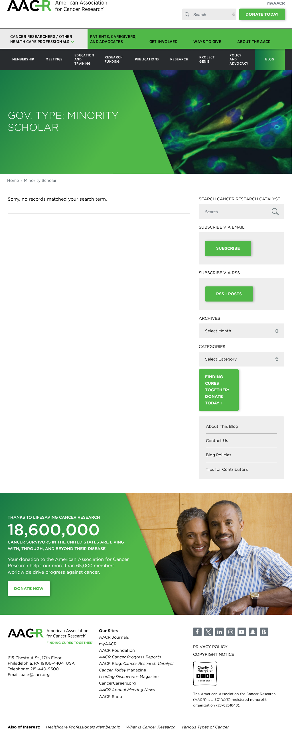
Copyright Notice (213, 654)
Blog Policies (218, 455)
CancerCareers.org (117, 683)
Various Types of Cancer (205, 727)
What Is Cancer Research (151, 727)
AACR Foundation (117, 650)
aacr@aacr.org (35, 674)
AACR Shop (110, 696)
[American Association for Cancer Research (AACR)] (57, 17)
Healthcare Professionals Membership (83, 727)
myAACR (276, 9)
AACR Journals (114, 637)
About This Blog (222, 426)
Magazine (122, 670)
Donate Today (262, 20)
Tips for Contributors (227, 469)
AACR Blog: (136, 663)
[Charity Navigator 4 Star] (205, 673)
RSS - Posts (229, 294)
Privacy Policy (210, 646)
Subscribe (228, 248)
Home (13, 180)
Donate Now (29, 588)
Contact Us (217, 440)
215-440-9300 (44, 669)
